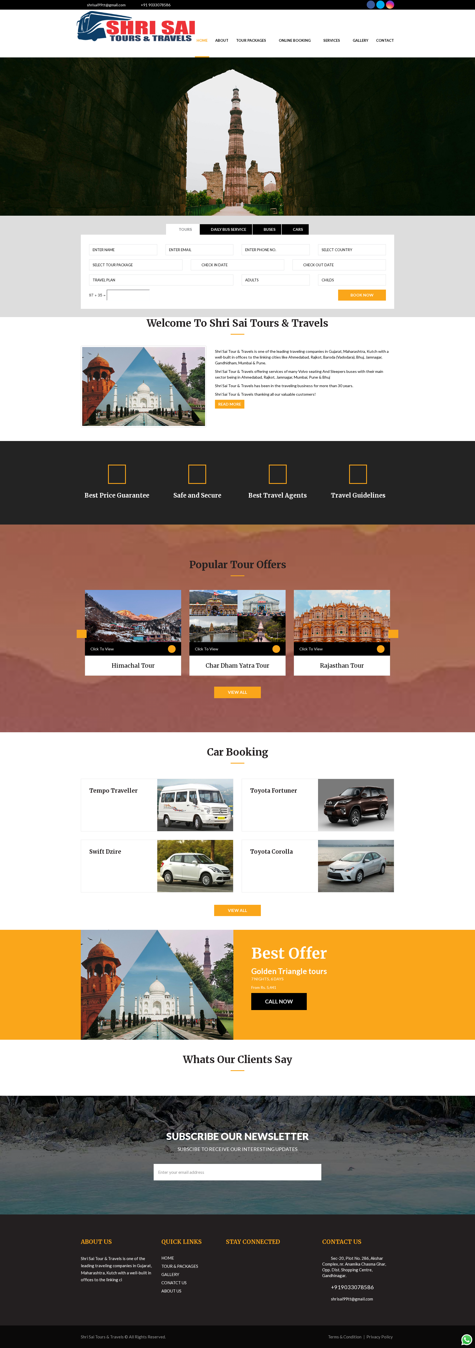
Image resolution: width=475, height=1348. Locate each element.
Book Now (362, 295)
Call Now (279, 1001)
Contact (385, 40)
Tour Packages (251, 40)
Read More (229, 404)
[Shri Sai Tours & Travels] (136, 16)
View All (237, 692)
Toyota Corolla (271, 851)
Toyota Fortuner (273, 790)
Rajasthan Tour (237, 665)
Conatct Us (174, 1282)
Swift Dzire (105, 851)
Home (202, 40)
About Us (171, 1290)
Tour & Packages (179, 1266)
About (221, 40)
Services (331, 40)
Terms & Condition (344, 1336)
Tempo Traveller (113, 790)
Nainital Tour (342, 665)
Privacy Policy (379, 1336)
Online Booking (295, 40)
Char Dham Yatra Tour (133, 665)
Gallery (360, 40)
